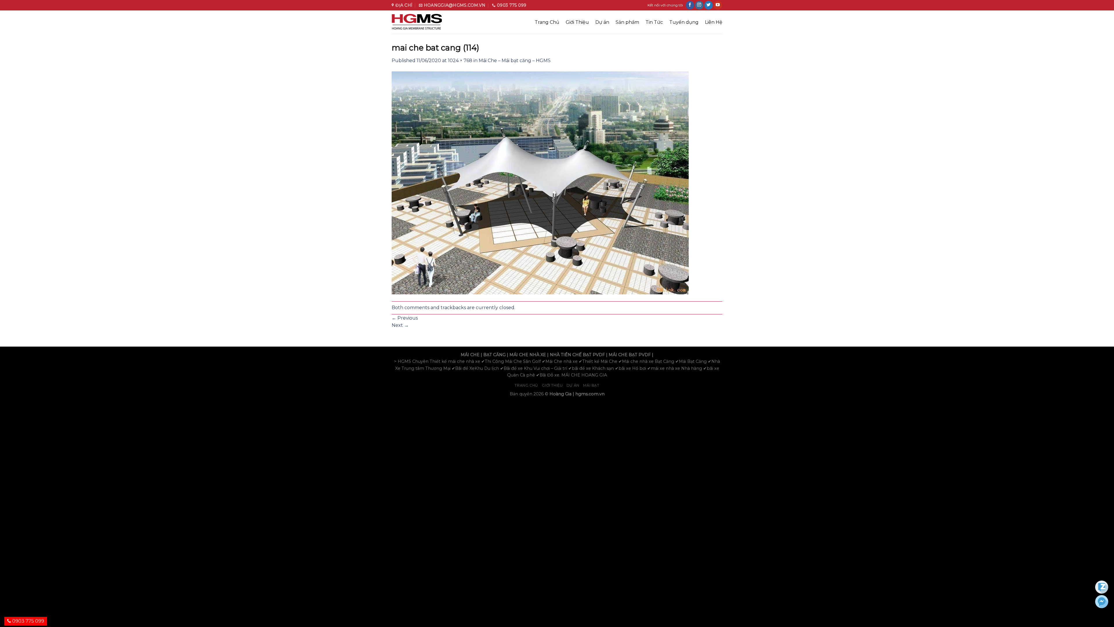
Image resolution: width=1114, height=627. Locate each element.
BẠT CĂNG (494, 354)
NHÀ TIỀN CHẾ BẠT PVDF (577, 354)
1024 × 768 (460, 60)
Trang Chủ (547, 22)
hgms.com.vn (590, 394)
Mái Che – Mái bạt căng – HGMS (515, 60)
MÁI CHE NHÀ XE (527, 354)
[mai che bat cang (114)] (540, 182)
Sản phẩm (627, 22)
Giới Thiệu (577, 22)
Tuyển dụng (684, 22)
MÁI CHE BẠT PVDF (630, 354)
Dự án (602, 22)
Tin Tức (654, 22)
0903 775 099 (27, 621)
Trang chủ (526, 385)
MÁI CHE (470, 354)
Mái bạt (591, 385)
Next (400, 325)
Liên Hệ (713, 22)
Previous (405, 318)
